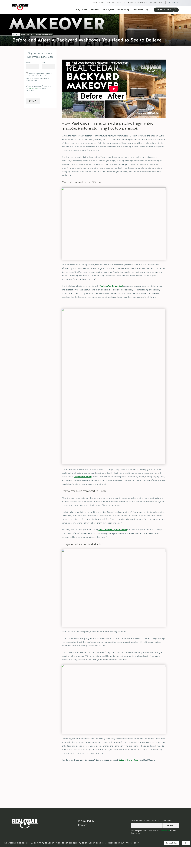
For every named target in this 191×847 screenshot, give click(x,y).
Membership (123, 10)
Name (28, 62)
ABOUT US (121, 3)
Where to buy (164, 10)
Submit (33, 101)
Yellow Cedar (98, 3)
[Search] (147, 9)
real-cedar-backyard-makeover (36, 35)
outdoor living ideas (128, 760)
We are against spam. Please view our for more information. (38, 88)
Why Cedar (81, 10)
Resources (138, 10)
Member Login (156, 3)
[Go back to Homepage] (21, 7)
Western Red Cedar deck (110, 286)
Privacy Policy (86, 820)
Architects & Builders (137, 3)
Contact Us (84, 825)
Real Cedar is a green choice (112, 530)
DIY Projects (108, 10)
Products (94, 10)
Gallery (110, 3)
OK (186, 843)
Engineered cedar (82, 477)
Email (44, 62)
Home (16, 35)
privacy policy (34, 88)
